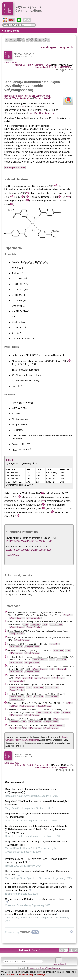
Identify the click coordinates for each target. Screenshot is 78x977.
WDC (27, 19)
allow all (11, 974)
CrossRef (68, 615)
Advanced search (59, 964)
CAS (45, 624)
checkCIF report (13, 555)
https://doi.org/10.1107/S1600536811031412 (54, 67)
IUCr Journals (56, 624)
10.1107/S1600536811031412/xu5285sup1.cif (28, 541)
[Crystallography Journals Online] (4, 20)
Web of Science (17, 618)
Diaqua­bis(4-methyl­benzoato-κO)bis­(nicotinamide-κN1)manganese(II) (31, 791)
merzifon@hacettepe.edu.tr (43, 113)
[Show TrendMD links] (71, 931)
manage (41, 974)
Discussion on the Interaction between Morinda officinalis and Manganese (37, 873)
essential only (26, 974)
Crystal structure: (14, 538)
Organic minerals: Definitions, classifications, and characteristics (39, 899)
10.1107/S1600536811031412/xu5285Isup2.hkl (29, 550)
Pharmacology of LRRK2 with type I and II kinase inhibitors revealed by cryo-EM (36, 861)
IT (19, 19)
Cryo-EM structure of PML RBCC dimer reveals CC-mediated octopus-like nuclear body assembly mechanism (37, 912)
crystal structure (18, 126)
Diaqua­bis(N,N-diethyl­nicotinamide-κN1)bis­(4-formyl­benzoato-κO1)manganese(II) (37, 815)
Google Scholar (33, 618)
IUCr (12, 19)
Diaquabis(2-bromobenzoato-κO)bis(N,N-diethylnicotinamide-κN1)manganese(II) (36, 843)
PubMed (13, 706)
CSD (26, 624)
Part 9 (30, 65)
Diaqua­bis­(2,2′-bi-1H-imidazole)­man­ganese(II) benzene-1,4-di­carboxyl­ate (37, 803)
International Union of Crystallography (44, 968)
